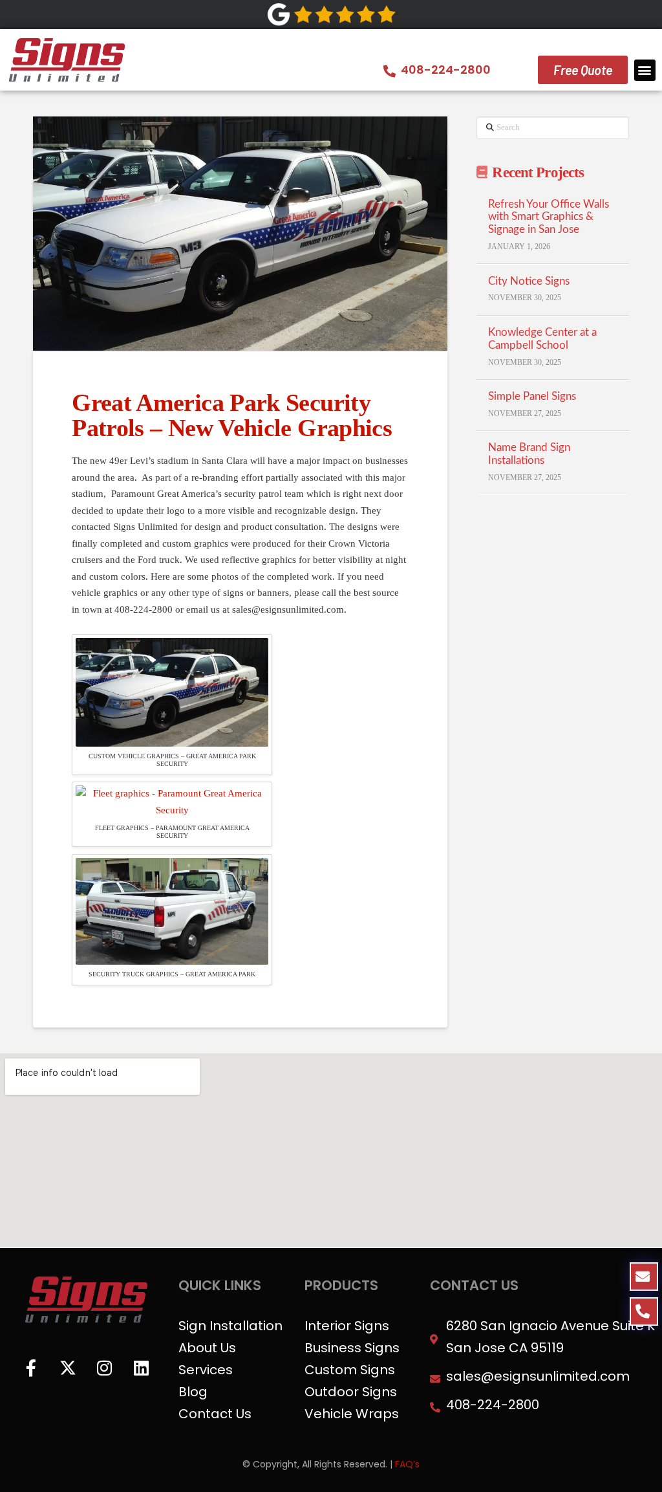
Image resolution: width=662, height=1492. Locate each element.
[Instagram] (105, 1368)
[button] (645, 70)
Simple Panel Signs (532, 396)
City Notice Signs (529, 281)
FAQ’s (407, 1464)
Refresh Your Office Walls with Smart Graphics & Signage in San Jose (548, 217)
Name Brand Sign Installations (529, 454)
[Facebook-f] (31, 1368)
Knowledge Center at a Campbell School (542, 339)
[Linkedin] (141, 1368)
